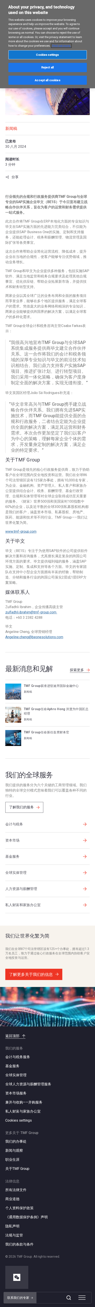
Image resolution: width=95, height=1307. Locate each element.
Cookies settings (18, 1120)
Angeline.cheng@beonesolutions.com (34, 637)
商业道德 (12, 1199)
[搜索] (68, 1297)
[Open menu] (82, 1297)
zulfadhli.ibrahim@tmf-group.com (31, 612)
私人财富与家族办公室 (23, 1111)
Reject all (47, 67)
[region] (47, 44)
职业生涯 (12, 1159)
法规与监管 (14, 1235)
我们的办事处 (16, 1141)
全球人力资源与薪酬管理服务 (28, 1084)
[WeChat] (16, 1277)
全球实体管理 (16, 1075)
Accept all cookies (47, 80)
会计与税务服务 (17, 1057)
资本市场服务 (16, 1093)
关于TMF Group (17, 1169)
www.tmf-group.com (20, 531)
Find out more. (61, 45)
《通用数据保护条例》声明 (26, 1217)
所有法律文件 (16, 1190)
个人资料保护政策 (19, 1208)
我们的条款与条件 (19, 1244)
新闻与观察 (14, 1150)
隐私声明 (12, 1226)
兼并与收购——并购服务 (23, 1102)
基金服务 (12, 1066)
